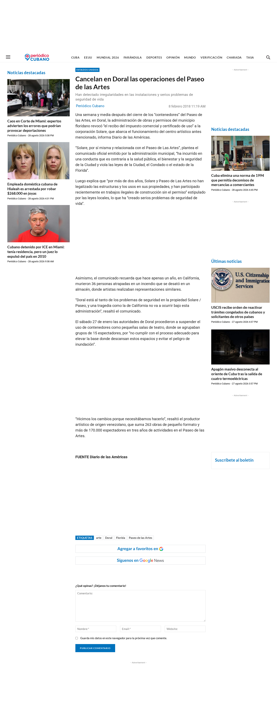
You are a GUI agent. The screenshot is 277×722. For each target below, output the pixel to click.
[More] (149, 572)
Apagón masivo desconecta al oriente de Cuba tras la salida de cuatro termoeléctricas (236, 373)
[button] (268, 57)
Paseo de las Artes (140, 537)
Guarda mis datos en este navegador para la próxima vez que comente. (123, 638)
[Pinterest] (131, 572)
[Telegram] (140, 572)
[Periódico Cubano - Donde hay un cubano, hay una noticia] (37, 57)
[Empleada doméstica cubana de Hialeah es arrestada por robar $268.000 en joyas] (38, 160)
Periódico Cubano (16, 135)
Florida (120, 537)
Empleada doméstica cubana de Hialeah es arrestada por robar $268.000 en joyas (32, 188)
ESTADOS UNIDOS (87, 69)
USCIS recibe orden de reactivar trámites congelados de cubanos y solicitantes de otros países (238, 312)
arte (98, 537)
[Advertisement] (138, 26)
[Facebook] (105, 572)
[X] (122, 572)
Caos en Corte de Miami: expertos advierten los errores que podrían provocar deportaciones (34, 125)
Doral (108, 537)
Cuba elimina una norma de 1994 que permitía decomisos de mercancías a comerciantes (237, 180)
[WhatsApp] (114, 572)
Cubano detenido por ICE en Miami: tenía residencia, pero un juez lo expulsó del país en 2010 (35, 251)
